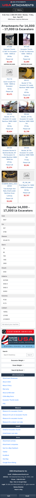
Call (8, 496)
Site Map (5, 459)
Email (27, 496)
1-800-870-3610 (16, 15)
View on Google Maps (20, 482)
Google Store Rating (9, 462)
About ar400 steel (8, 393)
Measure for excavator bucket (13, 418)
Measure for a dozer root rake (13, 422)
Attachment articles (9, 441)
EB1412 (26, 80)
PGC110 (9, 79)
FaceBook (6, 455)
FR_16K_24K (26, 182)
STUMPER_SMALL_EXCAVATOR (9, 185)
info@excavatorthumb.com (20, 474)
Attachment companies (10, 444)
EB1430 (9, 148)
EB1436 (26, 148)
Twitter (5, 452)
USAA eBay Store (8, 396)
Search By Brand (17, 370)
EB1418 (9, 114)
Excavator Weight (17, 360)
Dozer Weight (17, 365)
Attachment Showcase (10, 378)
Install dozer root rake (10, 433)
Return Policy (7, 385)
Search (5, 351)
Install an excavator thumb (11, 430)
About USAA (7, 382)
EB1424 (26, 114)
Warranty (6, 389)
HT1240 (9, 47)
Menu (19, 10)
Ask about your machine (10, 324)
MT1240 (26, 47)
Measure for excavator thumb (13, 411)
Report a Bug (18, 489)
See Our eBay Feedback (10, 448)
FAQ (4, 404)
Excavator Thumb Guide (11, 400)
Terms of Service (18, 487)
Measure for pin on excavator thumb (15, 415)
